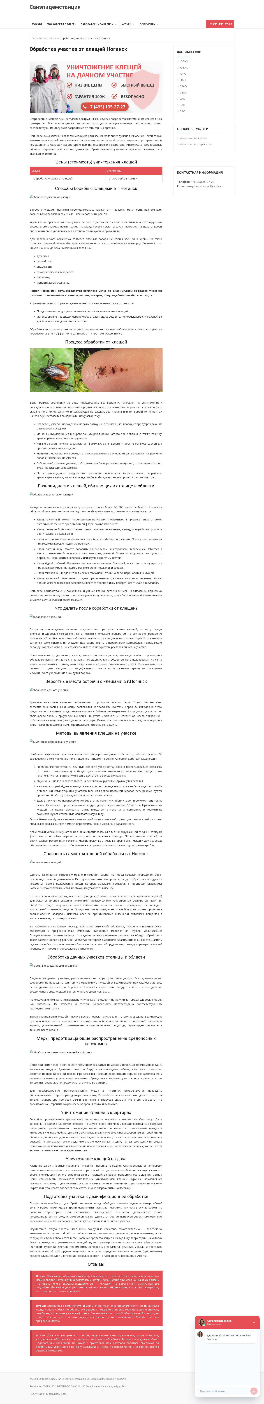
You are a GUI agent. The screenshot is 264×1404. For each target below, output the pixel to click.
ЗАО (182, 105)
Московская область (61, 24)
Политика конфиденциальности (48, 1393)
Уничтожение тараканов (196, 144)
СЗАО (183, 86)
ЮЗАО (184, 61)
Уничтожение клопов (193, 138)
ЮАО (183, 73)
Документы (147, 24)
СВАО (183, 92)
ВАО (182, 111)
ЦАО (183, 80)
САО (182, 98)
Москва (37, 24)
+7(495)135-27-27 (202, 181)
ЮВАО (184, 67)
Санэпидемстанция (55, 7)
